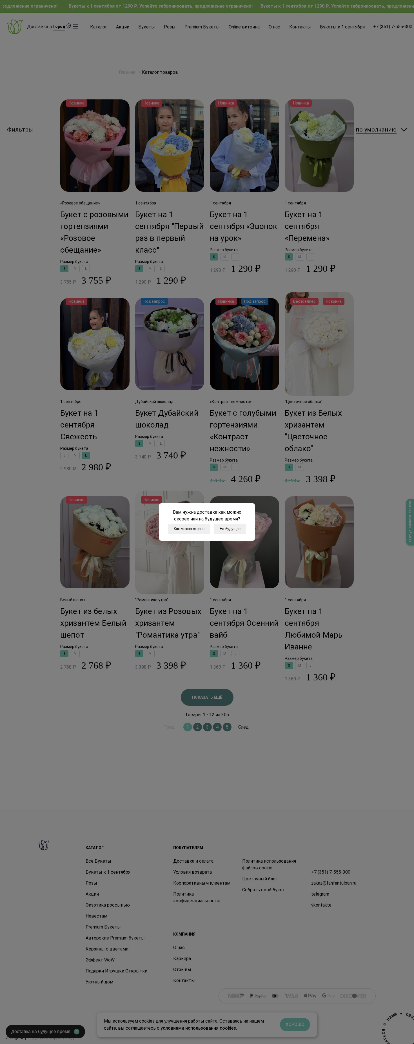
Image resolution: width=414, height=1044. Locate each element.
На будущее (230, 529)
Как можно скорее (189, 529)
